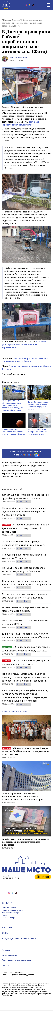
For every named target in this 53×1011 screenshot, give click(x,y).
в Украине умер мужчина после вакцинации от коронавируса (24, 344)
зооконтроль (35, 366)
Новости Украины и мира (12, 910)
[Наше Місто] (6, 5)
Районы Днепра (8, 917)
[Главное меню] (48, 5)
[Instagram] (26, 5)
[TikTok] (33, 5)
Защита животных (18, 366)
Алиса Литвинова (18, 57)
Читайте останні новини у (26, 453)
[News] (29, 5)
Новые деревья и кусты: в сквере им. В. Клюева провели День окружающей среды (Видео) (25, 464)
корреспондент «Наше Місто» (17, 124)
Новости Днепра (11, 20)
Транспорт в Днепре (10, 912)
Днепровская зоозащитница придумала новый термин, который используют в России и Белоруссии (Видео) (25, 473)
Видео (5, 915)
